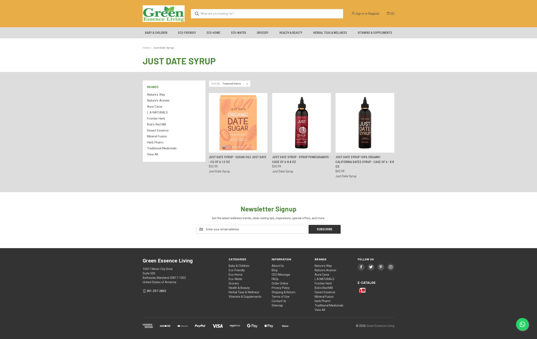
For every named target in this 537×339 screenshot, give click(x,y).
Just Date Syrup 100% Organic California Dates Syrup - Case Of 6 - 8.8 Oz (364, 161)
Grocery (262, 32)
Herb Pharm (155, 142)
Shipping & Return (283, 292)
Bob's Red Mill (156, 124)
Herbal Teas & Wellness (330, 32)
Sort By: (215, 83)
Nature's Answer (158, 100)
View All (152, 154)
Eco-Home (213, 32)
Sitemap (277, 305)
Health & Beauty (290, 32)
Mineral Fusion (157, 136)
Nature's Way (156, 94)
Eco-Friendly (187, 32)
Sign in (360, 13)
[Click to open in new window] (361, 267)
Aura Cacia (154, 106)
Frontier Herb (156, 118)
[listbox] (236, 84)
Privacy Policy (281, 287)
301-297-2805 (156, 291)
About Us (278, 265)
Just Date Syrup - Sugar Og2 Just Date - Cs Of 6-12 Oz (237, 159)
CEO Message (281, 274)
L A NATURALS (157, 112)
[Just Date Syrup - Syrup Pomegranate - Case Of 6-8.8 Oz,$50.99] (301, 123)
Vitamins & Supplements (375, 32)
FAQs (275, 279)
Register (373, 13)
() (392, 13)
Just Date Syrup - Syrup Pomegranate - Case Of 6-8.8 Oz (301, 159)
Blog (275, 270)
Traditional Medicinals (162, 148)
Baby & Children (156, 32)
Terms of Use (280, 296)
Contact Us (279, 301)
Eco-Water (238, 32)
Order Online (280, 283)
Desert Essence (158, 130)
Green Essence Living (380, 325)
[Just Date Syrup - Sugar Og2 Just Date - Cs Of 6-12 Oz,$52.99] (238, 123)
